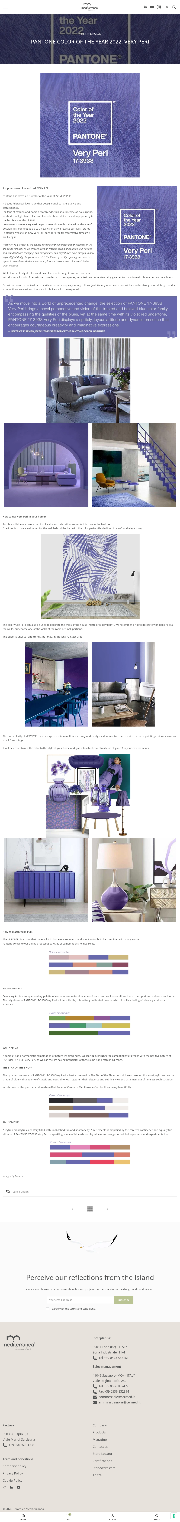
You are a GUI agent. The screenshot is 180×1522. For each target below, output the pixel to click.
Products (99, 1432)
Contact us (100, 1446)
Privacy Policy (13, 1473)
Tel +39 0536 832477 (113, 1386)
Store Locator (102, 1454)
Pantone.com (10, 265)
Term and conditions (18, 1459)
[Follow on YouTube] (152, 7)
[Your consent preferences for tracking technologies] (174, 1516)
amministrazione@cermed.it (119, 1402)
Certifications (102, 1461)
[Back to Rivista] (90, 1209)
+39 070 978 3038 (21, 1445)
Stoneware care (104, 1468)
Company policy (14, 1466)
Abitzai (97, 1475)
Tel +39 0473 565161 (113, 1358)
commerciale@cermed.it (117, 1397)
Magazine (100, 1439)
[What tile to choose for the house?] (107, 1209)
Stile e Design (90, 34)
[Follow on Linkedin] (145, 7)
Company (100, 1425)
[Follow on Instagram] (159, 7)
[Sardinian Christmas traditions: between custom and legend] (72, 1209)
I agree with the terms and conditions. (73, 1308)
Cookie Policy (12, 1480)
